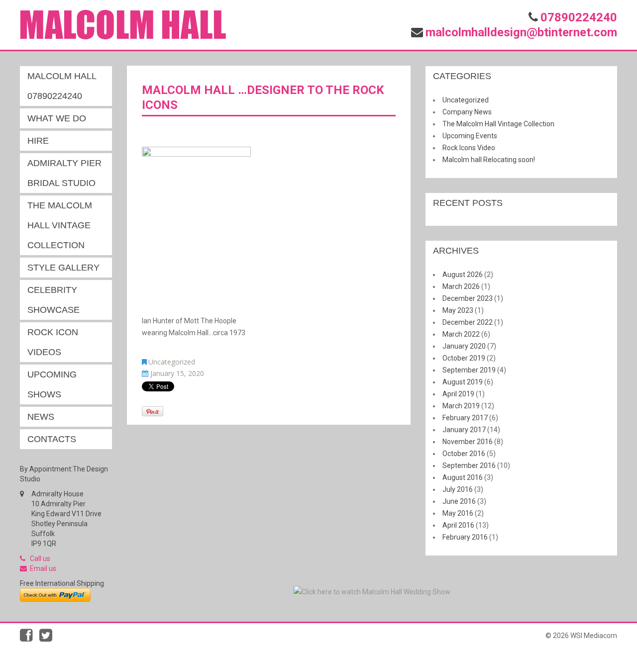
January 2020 (464, 346)
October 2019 (463, 358)
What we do (56, 118)
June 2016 (459, 501)
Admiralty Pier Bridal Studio (64, 173)
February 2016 (465, 537)
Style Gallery (63, 268)
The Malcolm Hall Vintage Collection (59, 225)
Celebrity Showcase (53, 300)
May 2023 (457, 310)
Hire (38, 141)
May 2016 (457, 513)
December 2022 (467, 322)
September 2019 (469, 370)
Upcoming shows (52, 384)
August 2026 (462, 274)
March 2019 (461, 406)
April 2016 (458, 525)
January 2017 (464, 430)
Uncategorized (171, 362)
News (40, 417)
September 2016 (469, 465)
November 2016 (467, 442)
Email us (43, 568)
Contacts (51, 439)
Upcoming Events (469, 136)
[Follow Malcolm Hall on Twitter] (48, 638)
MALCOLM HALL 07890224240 (62, 86)
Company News (467, 112)
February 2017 (465, 418)
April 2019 (458, 394)
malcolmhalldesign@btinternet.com (521, 32)
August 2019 (462, 382)
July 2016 (457, 489)
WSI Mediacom (593, 636)
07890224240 (578, 17)
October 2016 (463, 454)
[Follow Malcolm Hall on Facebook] (29, 638)
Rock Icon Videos (52, 342)
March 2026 (461, 286)
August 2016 (462, 477)
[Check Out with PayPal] (55, 594)
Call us (40, 558)
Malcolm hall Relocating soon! (488, 160)
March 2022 (461, 334)
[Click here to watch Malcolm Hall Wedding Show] (372, 591)
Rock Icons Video (468, 148)
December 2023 (467, 298)
